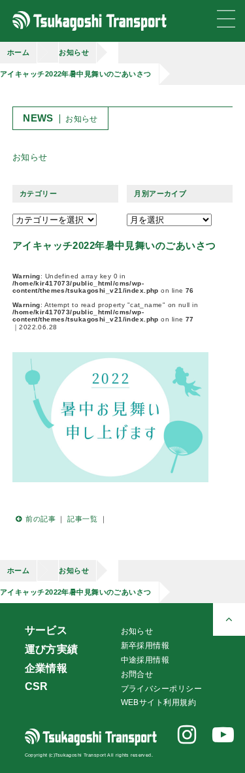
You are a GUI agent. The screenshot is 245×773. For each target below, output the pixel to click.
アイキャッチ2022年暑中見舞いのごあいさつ (76, 74)
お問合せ (137, 674)
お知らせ (74, 52)
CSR (36, 686)
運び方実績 (51, 649)
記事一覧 (82, 519)
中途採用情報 (145, 660)
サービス (46, 630)
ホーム (18, 52)
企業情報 (46, 668)
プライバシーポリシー (161, 688)
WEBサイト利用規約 (158, 702)
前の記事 (40, 519)
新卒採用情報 (145, 645)
